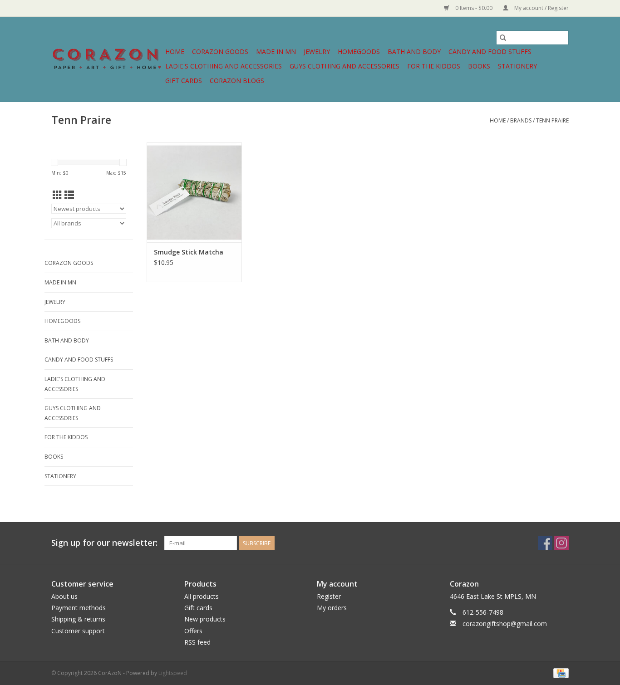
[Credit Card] (559, 672)
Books (479, 66)
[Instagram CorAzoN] (561, 543)
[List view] (69, 195)
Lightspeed (172, 673)
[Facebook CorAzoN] (545, 543)
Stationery (517, 66)
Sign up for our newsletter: (104, 543)
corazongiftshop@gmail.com (505, 623)
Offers (193, 630)
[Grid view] (57, 195)
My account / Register (541, 8)
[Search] (503, 37)
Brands (520, 120)
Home (174, 51)
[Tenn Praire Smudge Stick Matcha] (194, 192)
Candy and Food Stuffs (489, 51)
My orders (332, 607)
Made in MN (276, 51)
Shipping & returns (78, 619)
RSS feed (197, 642)
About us (64, 596)
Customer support (78, 630)
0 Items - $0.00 (474, 8)
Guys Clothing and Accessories (344, 66)
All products (201, 596)
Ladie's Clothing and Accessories (223, 66)
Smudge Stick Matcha (188, 252)
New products (205, 619)
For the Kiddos (433, 66)
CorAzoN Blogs (237, 80)
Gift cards (183, 80)
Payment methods (78, 607)
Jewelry (317, 51)
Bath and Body (414, 51)
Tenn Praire (552, 120)
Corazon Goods (220, 51)
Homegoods (359, 51)
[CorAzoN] (106, 59)
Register (329, 596)
